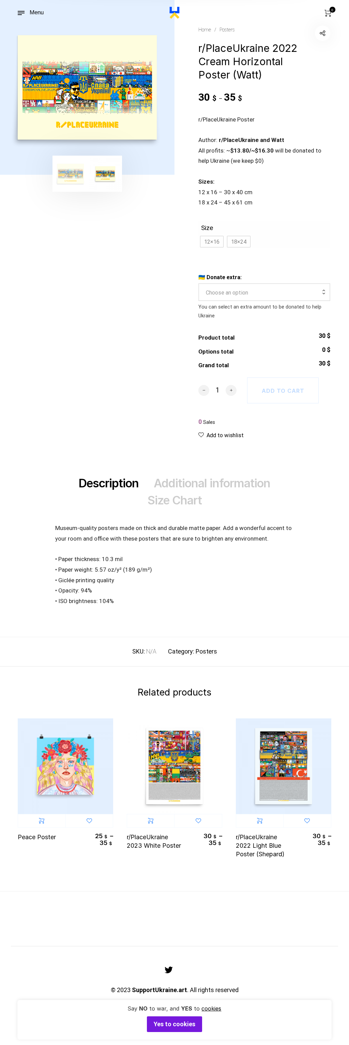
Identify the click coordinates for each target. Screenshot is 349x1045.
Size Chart (175, 500)
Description (109, 483)
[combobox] (264, 293)
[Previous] (24, 87)
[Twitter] (169, 970)
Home (204, 29)
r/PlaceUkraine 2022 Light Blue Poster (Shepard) (260, 845)
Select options (41, 821)
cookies (211, 1008)
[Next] (146, 87)
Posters (227, 29)
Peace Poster (37, 837)
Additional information (212, 483)
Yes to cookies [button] (174, 1024)
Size (207, 228)
